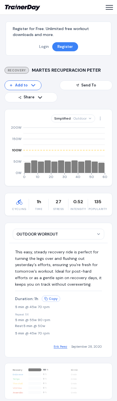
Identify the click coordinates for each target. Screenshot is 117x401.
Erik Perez (60, 347)
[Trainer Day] (23, 7)
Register (65, 46)
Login (44, 46)
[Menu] (109, 7)
